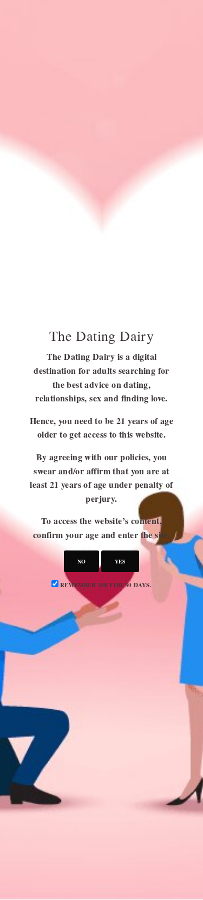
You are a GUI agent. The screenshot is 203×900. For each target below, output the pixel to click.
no (81, 561)
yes (120, 561)
